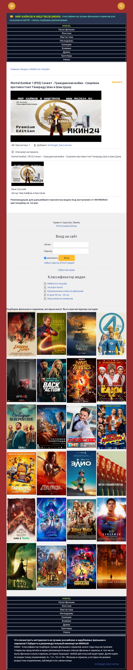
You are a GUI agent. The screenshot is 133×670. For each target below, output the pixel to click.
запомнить (52, 258)
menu (12, 6)
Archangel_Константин (60, 145)
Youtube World (55, 287)
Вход (74, 226)
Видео (24, 69)
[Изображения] (27, 174)
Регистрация (63, 226)
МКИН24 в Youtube (40, 69)
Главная (15, 69)
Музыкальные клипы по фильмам (65, 291)
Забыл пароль (51, 263)
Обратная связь (66, 270)
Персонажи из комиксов (60, 298)
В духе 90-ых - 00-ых (58, 295)
